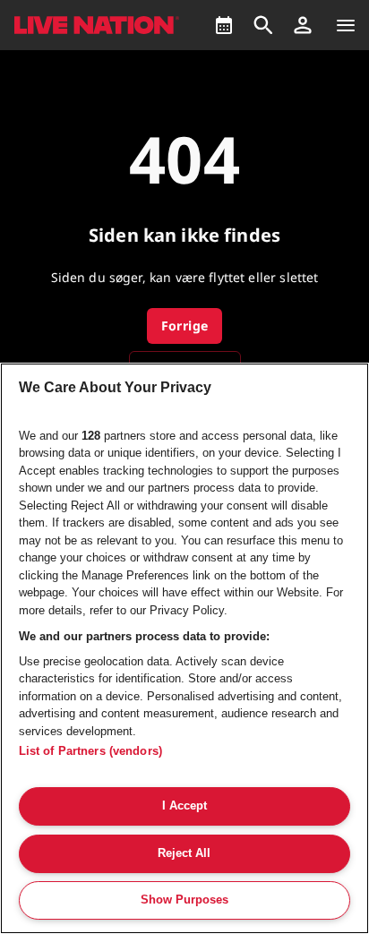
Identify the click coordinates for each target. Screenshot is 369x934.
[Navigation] (345, 25)
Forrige (185, 325)
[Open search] (263, 25)
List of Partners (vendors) (90, 751)
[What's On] (224, 25)
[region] (184, 648)
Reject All (184, 853)
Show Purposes (184, 899)
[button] (302, 25)
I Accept (184, 805)
